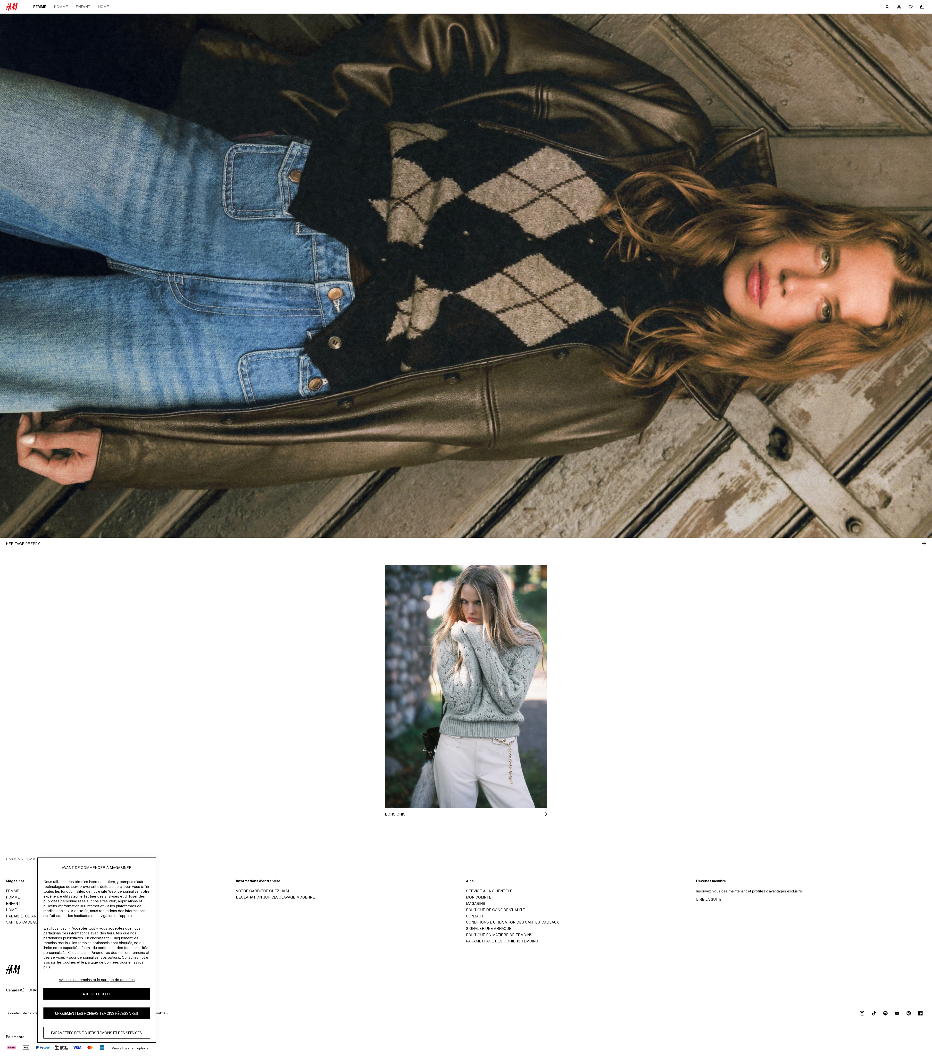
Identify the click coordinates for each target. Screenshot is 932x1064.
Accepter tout (96, 994)
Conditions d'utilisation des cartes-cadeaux (512, 922)
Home (103, 7)
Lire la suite (709, 899)
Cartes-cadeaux (23, 922)
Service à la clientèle (489, 891)
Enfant (83, 7)
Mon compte (478, 897)
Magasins (475, 903)
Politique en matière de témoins (499, 935)
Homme (61, 7)
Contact (474, 916)
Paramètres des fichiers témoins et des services (96, 1033)
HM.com (13, 859)
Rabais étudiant (22, 916)
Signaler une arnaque (488, 928)
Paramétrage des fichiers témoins (502, 941)
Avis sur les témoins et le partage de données (97, 980)
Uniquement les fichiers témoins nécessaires (96, 1013)
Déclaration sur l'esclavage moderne (275, 897)
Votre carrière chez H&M (262, 891)
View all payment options (130, 1048)
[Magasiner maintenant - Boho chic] (541, 814)
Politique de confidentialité (495, 910)
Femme (39, 7)
